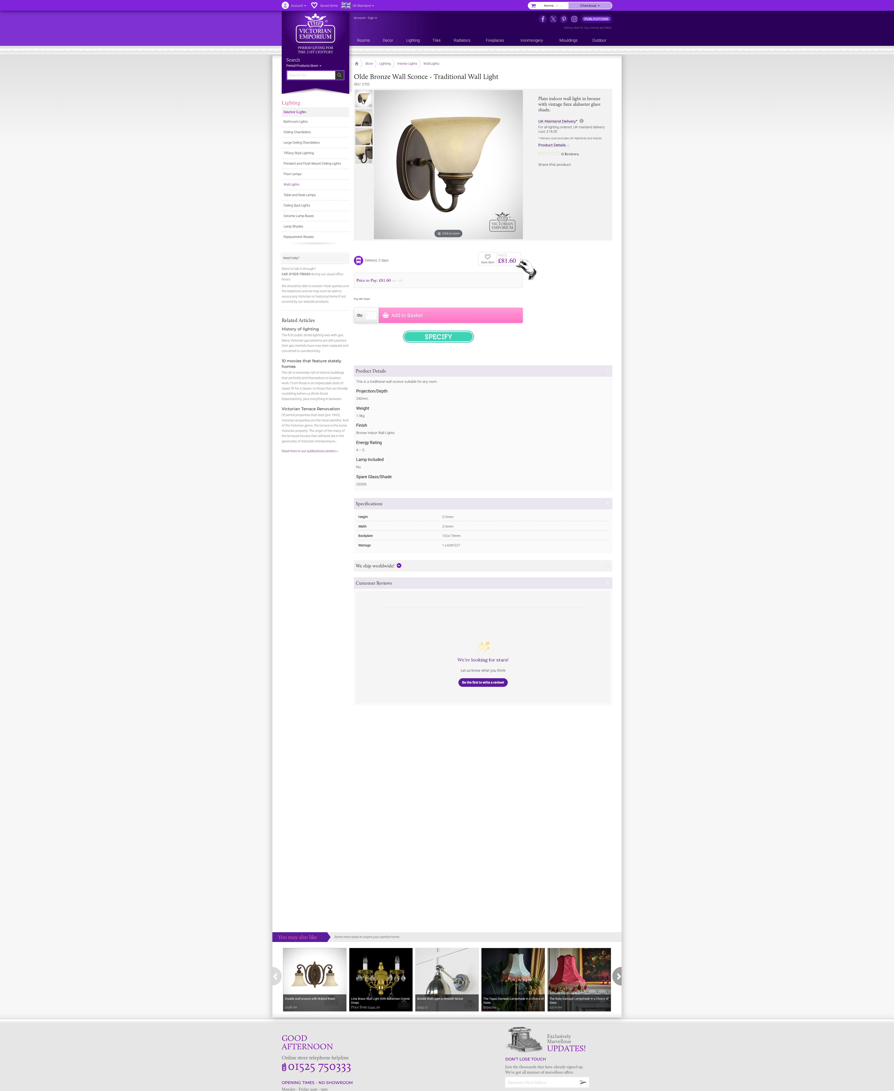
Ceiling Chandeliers (297, 132)
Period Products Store (302, 66)
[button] (483, 371)
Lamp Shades (293, 226)
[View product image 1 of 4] (363, 98)
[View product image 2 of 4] (363, 117)
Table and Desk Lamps (300, 195)
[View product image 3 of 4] (363, 136)
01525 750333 (319, 1065)
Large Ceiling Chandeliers (302, 142)
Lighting (291, 102)
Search (293, 60)
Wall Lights (291, 184)
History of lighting (300, 329)
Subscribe (583, 1082)
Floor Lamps (292, 174)
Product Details (552, 145)
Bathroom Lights (296, 121)
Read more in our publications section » (310, 451)
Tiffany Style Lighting (299, 153)
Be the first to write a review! (483, 682)
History (568, 27)
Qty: (360, 315)
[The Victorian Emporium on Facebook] (543, 19)
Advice (594, 27)
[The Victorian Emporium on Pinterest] (564, 19)
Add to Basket (407, 315)
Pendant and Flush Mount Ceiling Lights (312, 163)
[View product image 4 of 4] (363, 155)
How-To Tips (581, 27)
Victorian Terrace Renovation (311, 409)
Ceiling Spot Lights (297, 205)
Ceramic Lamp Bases (299, 216)
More (608, 27)
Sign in (372, 18)
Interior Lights (295, 111)
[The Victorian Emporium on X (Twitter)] (553, 19)
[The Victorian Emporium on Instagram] (574, 19)
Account (359, 18)
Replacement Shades (299, 237)
